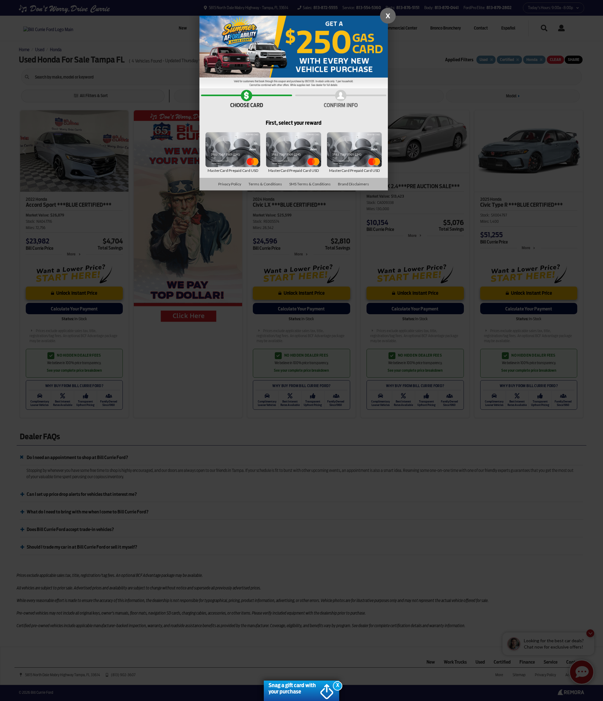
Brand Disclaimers (353, 184)
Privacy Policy (229, 184)
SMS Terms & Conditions (310, 184)
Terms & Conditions (265, 184)
